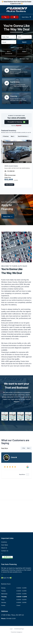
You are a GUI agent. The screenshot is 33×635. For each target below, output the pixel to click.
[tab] (5, 584)
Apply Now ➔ (7, 216)
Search (24, 42)
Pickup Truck (8, 59)
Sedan (24, 51)
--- (2, 575)
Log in (11, 628)
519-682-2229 (11, 618)
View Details (9, 184)
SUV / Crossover (8, 52)
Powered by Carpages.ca (16, 632)
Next (12, 136)
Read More (4, 448)
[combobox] (8, 37)
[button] (16, 122)
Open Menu (25, 17)
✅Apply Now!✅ (6, 578)
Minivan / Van (24, 59)
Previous (6, 136)
